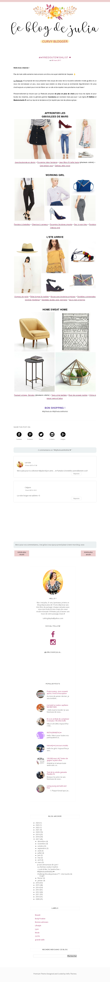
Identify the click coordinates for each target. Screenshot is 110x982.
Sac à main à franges (77, 300)
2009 (38, 899)
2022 (38, 827)
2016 (38, 883)
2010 (38, 897)
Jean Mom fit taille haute (69, 162)
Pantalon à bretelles (22, 224)
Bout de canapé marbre (78, 395)
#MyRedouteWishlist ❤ (45, 871)
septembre (42, 848)
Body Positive (40, 918)
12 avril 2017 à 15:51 (31, 490)
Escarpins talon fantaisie (47, 162)
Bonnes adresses (41, 922)
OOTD (37, 936)
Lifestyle (38, 925)
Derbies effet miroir (62, 165)
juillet (40, 853)
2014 (38, 887)
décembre (42, 841)
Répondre (76, 474)
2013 (38, 890)
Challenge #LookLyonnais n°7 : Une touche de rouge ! (54, 875)
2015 (38, 885)
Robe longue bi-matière (39, 296)
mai (39, 858)
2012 (38, 892)
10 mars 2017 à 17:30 (31, 465)
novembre (42, 844)
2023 (38, 825)
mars (40, 862)
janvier (40, 880)
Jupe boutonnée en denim (25, 162)
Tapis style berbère (59, 395)
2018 (38, 837)
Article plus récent (22, 553)
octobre (41, 846)
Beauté (37, 915)
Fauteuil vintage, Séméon (24, 395)
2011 (38, 894)
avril (39, 860)
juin (39, 855)
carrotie (28, 462)
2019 (38, 834)
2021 (38, 830)
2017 (38, 839)
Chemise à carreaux (40, 224)
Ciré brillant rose (46, 165)
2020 (38, 832)
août (39, 851)
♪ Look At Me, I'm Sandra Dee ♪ (49, 869)
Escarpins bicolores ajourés (61, 224)
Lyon (37, 929)
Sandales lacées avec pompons (54, 299)
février (40, 878)
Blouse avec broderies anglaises (63, 296)
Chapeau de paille (21, 296)
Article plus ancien (88, 553)
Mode (37, 933)
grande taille (40, 940)
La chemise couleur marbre (47, 867)
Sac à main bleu (80, 224)
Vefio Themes (71, 974)
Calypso (28, 487)
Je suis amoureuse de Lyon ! (47, 865)
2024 (38, 823)
